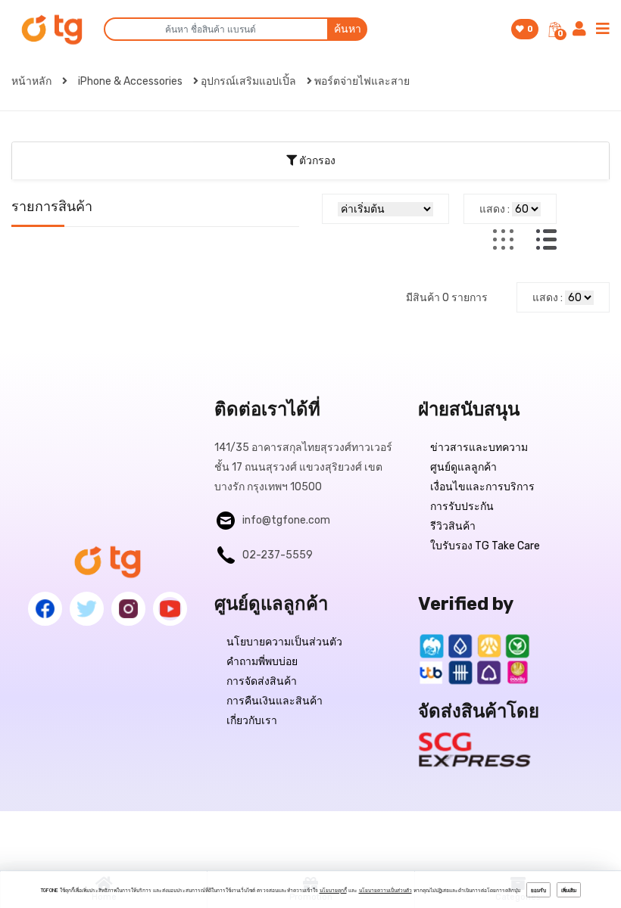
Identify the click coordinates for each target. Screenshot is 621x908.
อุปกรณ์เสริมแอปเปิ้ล (248, 81)
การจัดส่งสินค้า (261, 681)
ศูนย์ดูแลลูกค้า (463, 467)
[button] (310, 160)
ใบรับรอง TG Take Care (485, 546)
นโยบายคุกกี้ (333, 891)
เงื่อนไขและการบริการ (482, 486)
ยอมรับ (538, 891)
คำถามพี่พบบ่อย (262, 661)
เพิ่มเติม (568, 891)
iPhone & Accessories (130, 81)
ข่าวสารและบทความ (479, 447)
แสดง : (494, 209)
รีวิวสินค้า (453, 526)
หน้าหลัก (32, 81)
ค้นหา (347, 29)
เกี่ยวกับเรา (251, 720)
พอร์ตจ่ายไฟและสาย (362, 81)
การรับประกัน (462, 506)
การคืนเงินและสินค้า (274, 701)
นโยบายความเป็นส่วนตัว (284, 642)
